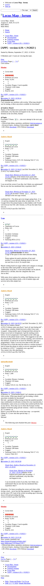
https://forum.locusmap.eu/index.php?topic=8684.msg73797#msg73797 (13, 542)
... (14, 61)
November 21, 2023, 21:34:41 (11, 169)
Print (2, 59)
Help (6, 581)
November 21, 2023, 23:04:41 (11, 247)
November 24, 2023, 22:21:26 (11, 537)
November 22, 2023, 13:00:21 (11, 392)
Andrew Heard (6, 137)
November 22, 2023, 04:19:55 (11, 323)
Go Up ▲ (25, 581)
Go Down (4, 61)
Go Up (3, 559)
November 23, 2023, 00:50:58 (11, 461)
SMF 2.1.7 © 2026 (11, 583)
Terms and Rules (15, 581)
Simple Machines (24, 583)
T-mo (3, 218)
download (13, 127)
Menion (3, 67)
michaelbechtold (7, 362)
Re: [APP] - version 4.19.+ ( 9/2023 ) (13, 94)
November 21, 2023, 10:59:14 (11, 98)
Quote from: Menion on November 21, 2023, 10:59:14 (21, 471)
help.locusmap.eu (36, 123)
